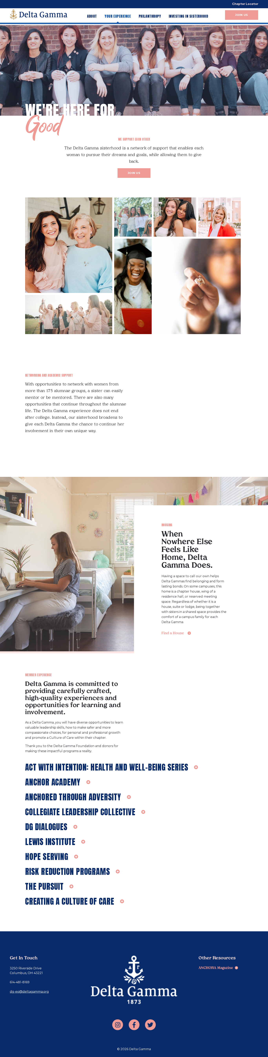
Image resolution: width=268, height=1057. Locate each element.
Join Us (241, 15)
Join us (134, 173)
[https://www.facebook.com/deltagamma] (134, 1024)
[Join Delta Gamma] (38, 14)
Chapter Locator (245, 4)
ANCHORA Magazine (216, 968)
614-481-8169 (19, 982)
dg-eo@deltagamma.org (29, 991)
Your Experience (118, 16)
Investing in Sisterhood (188, 16)
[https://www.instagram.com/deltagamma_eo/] (117, 1024)
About (92, 16)
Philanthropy (150, 16)
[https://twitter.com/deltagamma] (150, 1024)
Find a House (172, 633)
